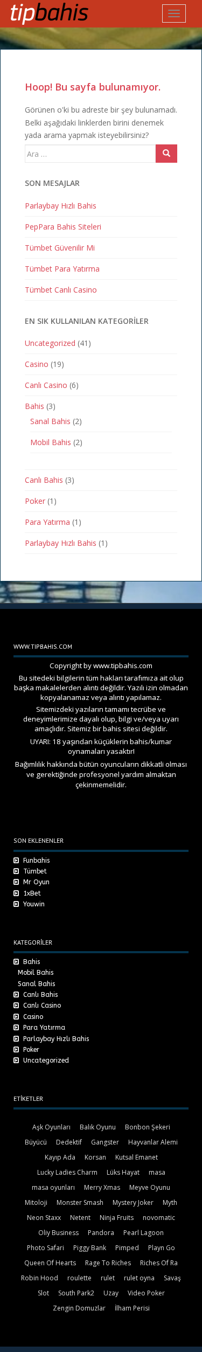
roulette (79, 1277)
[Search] (166, 153)
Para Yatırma (47, 522)
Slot (43, 1293)
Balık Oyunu (98, 1127)
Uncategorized (50, 343)
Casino (36, 364)
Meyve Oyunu (149, 1187)
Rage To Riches (108, 1262)
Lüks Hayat (123, 1172)
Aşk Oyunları (51, 1127)
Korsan (95, 1157)
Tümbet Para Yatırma (62, 269)
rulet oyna (139, 1277)
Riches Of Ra (159, 1262)
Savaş (172, 1277)
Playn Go (161, 1247)
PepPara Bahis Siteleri (63, 226)
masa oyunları (53, 1187)
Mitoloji (36, 1202)
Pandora (101, 1232)
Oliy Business (58, 1232)
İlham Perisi (132, 1308)
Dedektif (69, 1142)
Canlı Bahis (44, 480)
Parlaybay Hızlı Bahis (60, 205)
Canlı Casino (46, 385)
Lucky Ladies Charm (67, 1172)
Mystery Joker (133, 1202)
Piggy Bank (89, 1247)
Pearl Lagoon (143, 1232)
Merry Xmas (102, 1187)
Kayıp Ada (60, 1157)
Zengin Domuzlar (79, 1308)
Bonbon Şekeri (147, 1127)
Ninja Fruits (117, 1217)
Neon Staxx (44, 1217)
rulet (108, 1277)
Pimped (127, 1247)
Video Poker (146, 1293)
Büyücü (36, 1142)
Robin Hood (39, 1277)
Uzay (111, 1293)
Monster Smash (80, 1202)
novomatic (159, 1217)
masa (157, 1172)
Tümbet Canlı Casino (61, 290)
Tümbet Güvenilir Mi (60, 247)
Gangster (105, 1142)
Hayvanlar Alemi (153, 1142)
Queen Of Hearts (50, 1262)
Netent (80, 1217)
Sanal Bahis (50, 421)
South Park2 (76, 1293)
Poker (35, 501)
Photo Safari (45, 1247)
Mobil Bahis (50, 442)
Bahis (34, 406)
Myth (170, 1202)
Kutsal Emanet (136, 1157)
